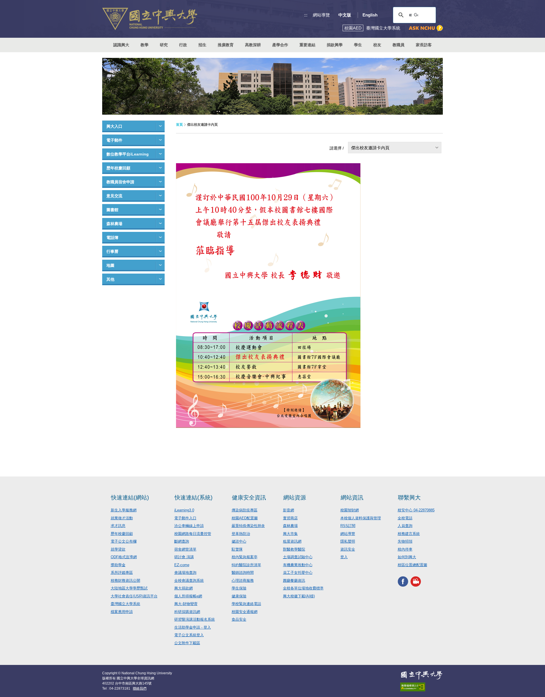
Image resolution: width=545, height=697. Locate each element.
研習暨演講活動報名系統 (194, 619)
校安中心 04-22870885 (416, 510)
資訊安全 (347, 549)
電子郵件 (114, 140)
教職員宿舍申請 (120, 182)
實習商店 (290, 518)
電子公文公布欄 (124, 541)
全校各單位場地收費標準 (303, 588)
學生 (358, 45)
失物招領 (405, 541)
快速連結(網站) (130, 497)
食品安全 (239, 619)
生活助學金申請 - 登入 (192, 627)
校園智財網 (349, 510)
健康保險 (239, 596)
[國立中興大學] (149, 19)
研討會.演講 (184, 557)
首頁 (179, 125)
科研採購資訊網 (187, 612)
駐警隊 (237, 549)
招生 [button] (202, 45)
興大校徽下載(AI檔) (299, 596)
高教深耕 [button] (253, 45)
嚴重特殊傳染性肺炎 (248, 526)
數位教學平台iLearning (127, 154)
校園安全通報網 (244, 612)
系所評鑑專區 (122, 572)
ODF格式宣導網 (124, 557)
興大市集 (290, 534)
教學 (144, 45)
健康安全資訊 (249, 497)
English (370, 14)
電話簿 (112, 237)
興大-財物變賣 (186, 604)
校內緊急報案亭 (244, 557)
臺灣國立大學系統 (125, 604)
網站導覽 (321, 14)
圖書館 (112, 209)
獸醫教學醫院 (294, 549)
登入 (344, 557)
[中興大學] (421, 675)
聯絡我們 (139, 688)
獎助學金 (118, 565)
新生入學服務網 (124, 510)
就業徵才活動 (122, 518)
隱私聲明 (347, 541)
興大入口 (114, 126)
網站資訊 (352, 497)
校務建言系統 (409, 534)
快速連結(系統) (194, 497)
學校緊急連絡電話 (246, 604)
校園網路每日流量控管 (192, 534)
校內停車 (405, 549)
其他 (110, 279)
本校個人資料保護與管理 (360, 518)
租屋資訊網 (292, 541)
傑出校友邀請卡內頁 (370, 147)
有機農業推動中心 (298, 565)
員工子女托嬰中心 (298, 572)
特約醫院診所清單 (246, 565)
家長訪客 (424, 45)
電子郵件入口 (185, 518)
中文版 (344, 14)
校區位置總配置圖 (412, 565)
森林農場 (114, 223)
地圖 (110, 265)
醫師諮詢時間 (243, 572)
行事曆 (112, 251)
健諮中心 (239, 541)
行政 (183, 45)
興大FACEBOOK (403, 581)
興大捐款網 (183, 588)
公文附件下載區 (187, 643)
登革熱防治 (241, 534)
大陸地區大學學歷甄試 (129, 588)
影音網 (288, 510)
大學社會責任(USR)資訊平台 (134, 596)
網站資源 (294, 497)
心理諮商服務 (243, 580)
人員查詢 (405, 526)
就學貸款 (118, 549)
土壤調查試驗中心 (298, 557)
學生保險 (239, 588)
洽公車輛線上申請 (189, 526)
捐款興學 (335, 45)
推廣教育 (226, 45)
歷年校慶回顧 (118, 168)
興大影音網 (415, 581)
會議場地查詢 (185, 572)
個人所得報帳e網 (188, 596)
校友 (377, 45)
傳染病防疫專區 (244, 510)
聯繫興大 (409, 497)
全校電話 (405, 518)
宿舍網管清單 (185, 549)
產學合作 (280, 45)
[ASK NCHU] (426, 28)
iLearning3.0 (184, 510)
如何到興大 (407, 557)
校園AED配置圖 (245, 518)
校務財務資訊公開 (125, 580)
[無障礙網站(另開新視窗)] (421, 687)
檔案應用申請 (122, 612)
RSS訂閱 (347, 526)
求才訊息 (118, 526)
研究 (164, 45)
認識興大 (121, 45)
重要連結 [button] (307, 45)
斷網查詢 (181, 541)
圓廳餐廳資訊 (294, 580)
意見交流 (114, 196)
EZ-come (181, 565)
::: (305, 14)
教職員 (398, 45)
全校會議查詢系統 (189, 580)
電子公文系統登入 (189, 635)
